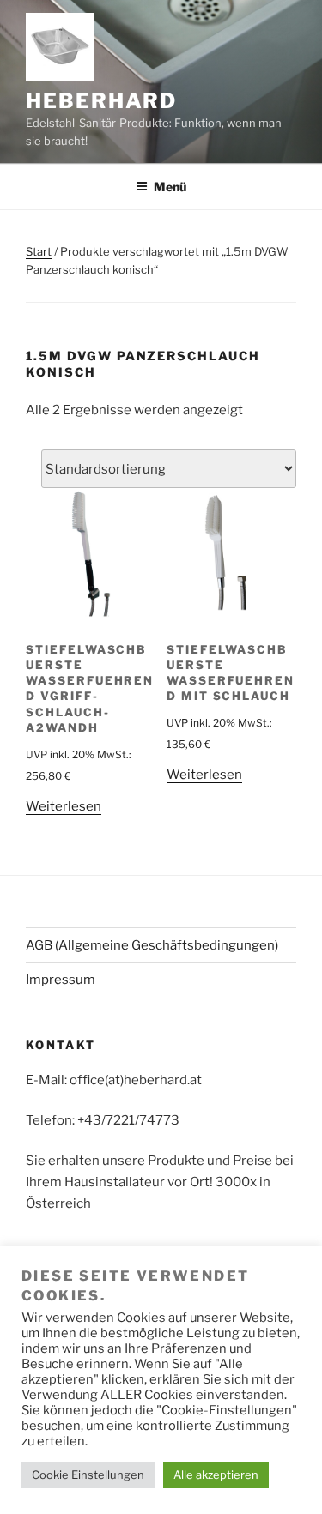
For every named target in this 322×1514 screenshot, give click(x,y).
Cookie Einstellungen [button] (88, 1474)
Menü (170, 186)
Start (39, 251)
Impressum (60, 979)
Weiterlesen (63, 806)
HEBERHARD (101, 100)
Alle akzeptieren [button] (215, 1474)
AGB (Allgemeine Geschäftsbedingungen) (152, 945)
